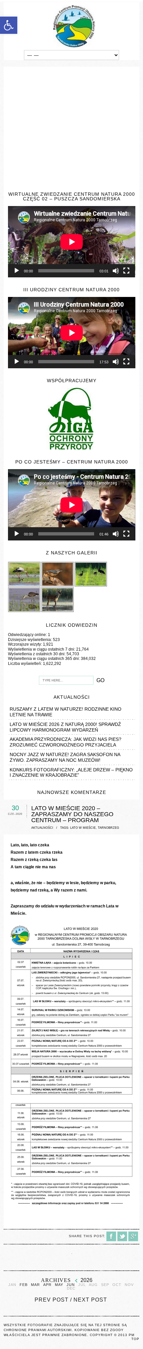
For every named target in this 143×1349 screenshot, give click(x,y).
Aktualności (42, 827)
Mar (35, 1285)
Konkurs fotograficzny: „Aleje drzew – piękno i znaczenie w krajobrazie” (71, 772)
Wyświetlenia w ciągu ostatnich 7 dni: (42, 649)
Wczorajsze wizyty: (25, 644)
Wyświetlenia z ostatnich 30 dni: (37, 654)
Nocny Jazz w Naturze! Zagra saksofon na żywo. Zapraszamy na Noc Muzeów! (65, 757)
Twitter (122, 1236)
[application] (71, 241)
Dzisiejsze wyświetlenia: (30, 639)
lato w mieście (83, 827)
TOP (135, 1339)
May (59, 1285)
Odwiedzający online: (28, 634)
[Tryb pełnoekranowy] (126, 270)
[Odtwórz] (16, 270)
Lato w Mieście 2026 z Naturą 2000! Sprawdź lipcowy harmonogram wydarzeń (65, 727)
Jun (71, 1285)
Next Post (90, 1300)
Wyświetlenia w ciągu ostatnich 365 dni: (44, 658)
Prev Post (52, 1300)
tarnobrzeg (108, 827)
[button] (8, 25)
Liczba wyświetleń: (25, 663)
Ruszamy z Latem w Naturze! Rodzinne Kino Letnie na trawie (65, 711)
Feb (24, 1285)
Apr (47, 1285)
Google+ (133, 1236)
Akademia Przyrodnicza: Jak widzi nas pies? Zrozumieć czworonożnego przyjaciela (65, 742)
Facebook (111, 1236)
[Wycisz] (115, 270)
